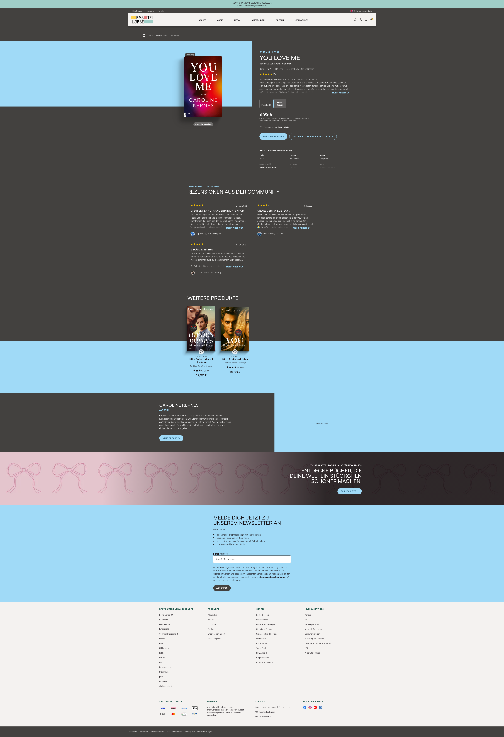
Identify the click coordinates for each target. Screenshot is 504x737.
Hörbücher (212, 624)
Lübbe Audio (164, 648)
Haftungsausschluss (157, 732)
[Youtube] (315, 707)
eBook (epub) (280, 103)
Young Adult (261, 648)
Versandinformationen (314, 629)
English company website (363, 11)
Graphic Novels (262, 658)
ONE (161, 662)
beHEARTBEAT (165, 624)
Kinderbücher (261, 643)
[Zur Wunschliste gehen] (365, 19)
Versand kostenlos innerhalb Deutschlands (272, 707)
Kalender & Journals (264, 662)
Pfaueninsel (164, 672)
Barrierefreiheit (177, 732)
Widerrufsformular (312, 653)
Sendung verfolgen (312, 634)
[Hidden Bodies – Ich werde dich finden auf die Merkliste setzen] (201, 328)
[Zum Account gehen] (360, 19)
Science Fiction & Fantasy (266, 634)
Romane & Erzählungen (265, 624)
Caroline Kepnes (269, 52)
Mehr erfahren (171, 438)
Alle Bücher (212, 615)
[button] (201, 341)
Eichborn (163, 639)
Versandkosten (299, 118)
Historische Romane (264, 629)
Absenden (222, 588)
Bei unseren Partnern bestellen (311, 136)
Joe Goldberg (307, 69)
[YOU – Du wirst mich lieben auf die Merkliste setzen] (235, 329)
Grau (161, 643)
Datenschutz (143, 732)
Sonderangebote (214, 639)
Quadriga (163, 681)
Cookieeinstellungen (204, 732)
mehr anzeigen (340, 93)
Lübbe (161, 653)
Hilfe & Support (137, 11)
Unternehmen (301, 20)
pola (161, 677)
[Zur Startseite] (144, 35)
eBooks (211, 620)
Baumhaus (163, 620)
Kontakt (161, 11)
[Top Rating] (203, 86)
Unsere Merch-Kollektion (218, 634)
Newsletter (150, 11)
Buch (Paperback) (266, 103)
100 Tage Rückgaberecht (265, 712)
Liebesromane (262, 620)
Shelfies (211, 629)
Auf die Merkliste (204, 124)
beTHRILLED (164, 629)
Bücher (150, 35)
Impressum (133, 732)
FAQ (306, 620)
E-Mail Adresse (220, 554)
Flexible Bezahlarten (263, 717)
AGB (306, 648)
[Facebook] (304, 707)
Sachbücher (261, 639)
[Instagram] (310, 707)
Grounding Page (189, 732)
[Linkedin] (320, 707)
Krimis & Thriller (161, 35)
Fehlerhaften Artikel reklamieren (318, 643)
